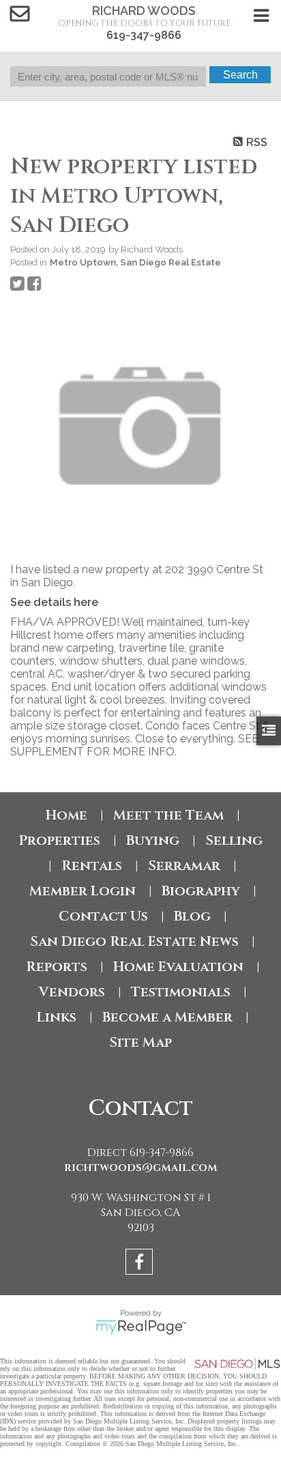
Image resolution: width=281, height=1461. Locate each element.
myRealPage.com (141, 1327)
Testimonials (181, 992)
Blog (192, 916)
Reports (56, 966)
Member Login (82, 891)
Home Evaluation (178, 966)
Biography (201, 891)
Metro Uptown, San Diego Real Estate (135, 262)
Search (240, 75)
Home (66, 815)
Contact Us (103, 916)
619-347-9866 (143, 35)
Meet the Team (168, 815)
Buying (152, 840)
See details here (54, 602)
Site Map (140, 1042)
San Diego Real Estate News (134, 941)
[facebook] (140, 1264)
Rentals (91, 865)
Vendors (72, 992)
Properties (59, 840)
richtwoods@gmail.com (141, 1167)
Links (56, 1017)
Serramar (184, 865)
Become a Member (167, 1017)
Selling (234, 840)
